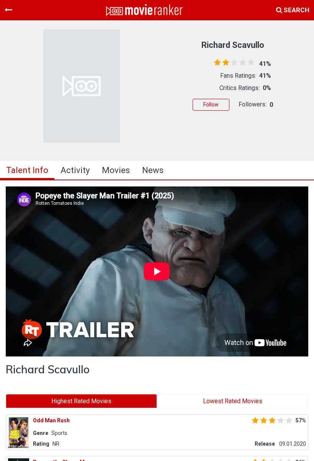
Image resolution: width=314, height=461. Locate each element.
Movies (116, 170)
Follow (211, 104)
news (153, 170)
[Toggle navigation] (8, 10)
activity (75, 170)
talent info (27, 170)
